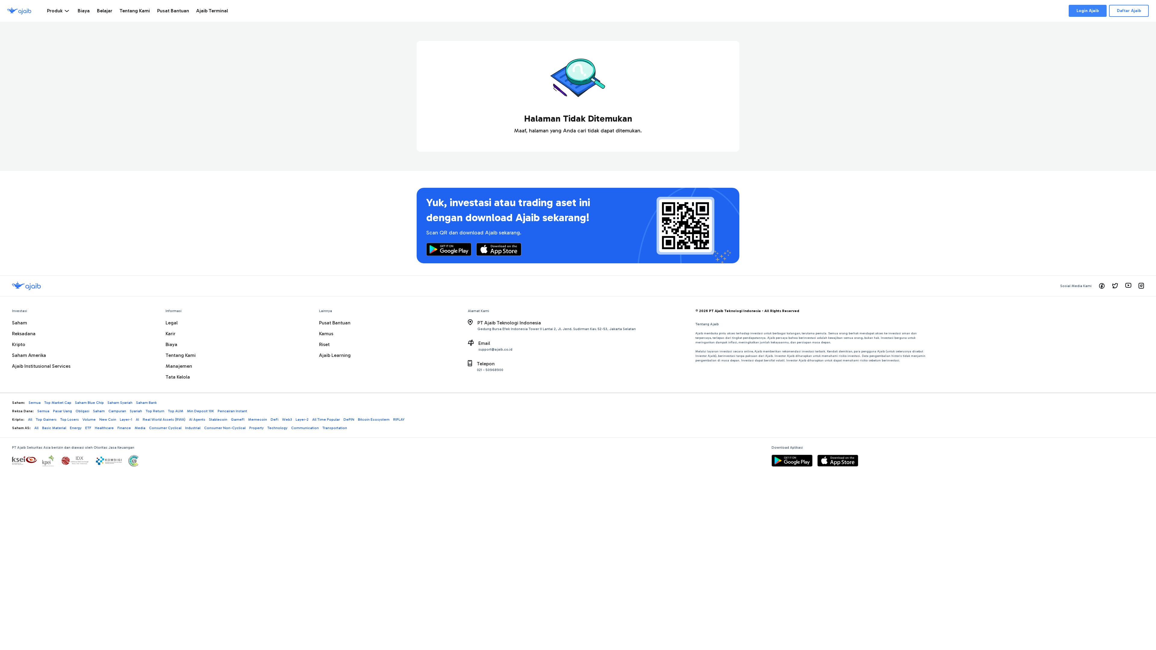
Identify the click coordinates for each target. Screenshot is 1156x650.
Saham (19, 323)
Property (256, 428)
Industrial (192, 428)
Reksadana (24, 333)
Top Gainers (46, 419)
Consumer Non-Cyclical (225, 428)
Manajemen (179, 366)
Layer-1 (126, 419)
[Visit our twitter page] (1115, 286)
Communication (305, 428)
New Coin (107, 419)
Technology (277, 428)
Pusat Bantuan (334, 323)
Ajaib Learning (335, 355)
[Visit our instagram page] (1141, 286)
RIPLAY (399, 419)
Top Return (155, 411)
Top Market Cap (57, 403)
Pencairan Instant (232, 411)
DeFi (274, 419)
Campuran (117, 411)
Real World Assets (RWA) (164, 419)
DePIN (348, 419)
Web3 (287, 419)
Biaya (171, 344)
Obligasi (82, 411)
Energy (76, 428)
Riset (324, 344)
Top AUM (175, 411)
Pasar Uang (62, 411)
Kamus (326, 333)
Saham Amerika (29, 355)
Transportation (334, 428)
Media (140, 428)
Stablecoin (218, 419)
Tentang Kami (181, 355)
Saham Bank (146, 403)
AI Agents (197, 419)
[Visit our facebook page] (1102, 286)
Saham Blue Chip (89, 403)
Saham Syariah (119, 403)
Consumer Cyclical (165, 428)
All (30, 419)
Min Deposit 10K (200, 411)
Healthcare (104, 428)
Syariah (136, 411)
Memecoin (257, 419)
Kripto (18, 344)
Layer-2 (302, 419)
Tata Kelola (178, 377)
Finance (124, 428)
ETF (88, 428)
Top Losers (69, 419)
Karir (171, 333)
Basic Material (54, 428)
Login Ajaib (1088, 10)
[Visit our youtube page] (1128, 286)
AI (137, 419)
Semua (35, 403)
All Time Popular (326, 419)
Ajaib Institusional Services (41, 366)
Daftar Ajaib (1129, 10)
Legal (172, 323)
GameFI (237, 419)
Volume (89, 419)
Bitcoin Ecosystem (374, 419)
